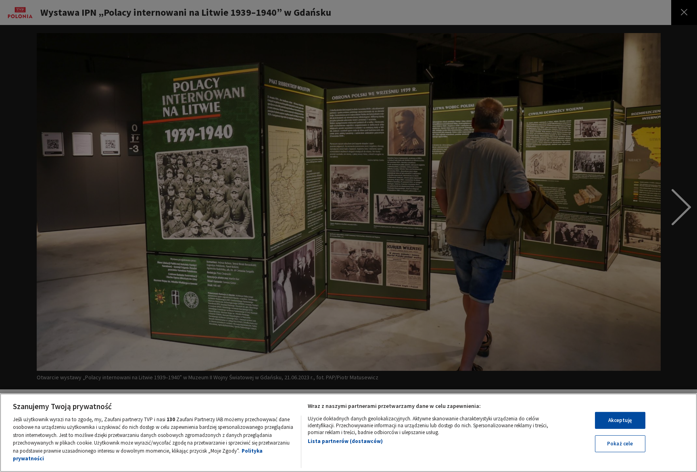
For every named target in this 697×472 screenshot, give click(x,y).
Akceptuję (620, 420)
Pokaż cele (620, 443)
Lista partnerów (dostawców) (345, 441)
